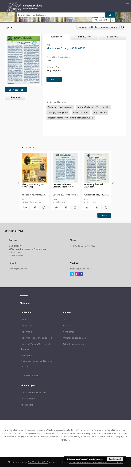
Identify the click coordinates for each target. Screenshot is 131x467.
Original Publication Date (74, 338)
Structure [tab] (112, 37)
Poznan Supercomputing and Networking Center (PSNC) (96, 462)
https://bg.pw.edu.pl (79, 268)
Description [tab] (57, 37)
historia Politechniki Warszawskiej (93, 107)
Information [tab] (84, 37)
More (104, 215)
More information (96, 459)
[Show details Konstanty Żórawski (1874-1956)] (106, 207)
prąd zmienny (100, 112)
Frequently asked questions (33, 392)
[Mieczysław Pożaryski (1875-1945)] (23, 60)
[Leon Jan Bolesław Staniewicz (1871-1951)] (65, 168)
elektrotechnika (80, 112)
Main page (25, 303)
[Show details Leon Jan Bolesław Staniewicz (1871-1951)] (74, 207)
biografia (50, 70)
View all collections (29, 375)
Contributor (68, 331)
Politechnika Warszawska (60, 107)
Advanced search (101, 20)
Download (16, 97)
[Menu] (127, 2)
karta (58, 70)
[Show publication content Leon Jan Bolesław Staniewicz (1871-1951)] (65, 207)
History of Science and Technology (37, 338)
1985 (48, 60)
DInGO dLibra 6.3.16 (38, 462)
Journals (24, 319)
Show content (16, 90)
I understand (115, 459)
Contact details (28, 398)
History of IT (26, 331)
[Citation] (122, 27)
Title (65, 319)
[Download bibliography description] (24, 207)
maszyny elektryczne (58, 112)
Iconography (27, 355)
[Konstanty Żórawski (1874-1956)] (96, 168)
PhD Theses (26, 325)
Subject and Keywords (73, 344)
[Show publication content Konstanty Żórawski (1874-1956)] (96, 207)
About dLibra (27, 404)
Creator (66, 325)
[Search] (110, 14)
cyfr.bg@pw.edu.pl (18, 268)
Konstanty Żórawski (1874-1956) (94, 185)
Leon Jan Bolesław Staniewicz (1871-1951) (64, 185)
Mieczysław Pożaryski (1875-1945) (33, 185)
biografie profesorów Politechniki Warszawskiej (70, 117)
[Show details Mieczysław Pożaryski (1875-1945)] (43, 207)
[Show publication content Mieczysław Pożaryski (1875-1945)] (34, 207)
